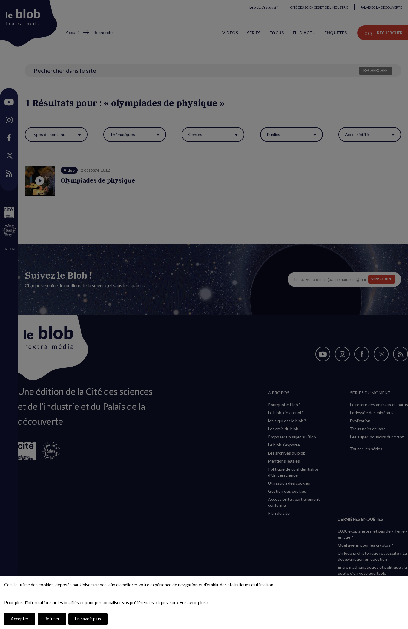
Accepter (20, 618)
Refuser (52, 618)
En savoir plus (88, 618)
